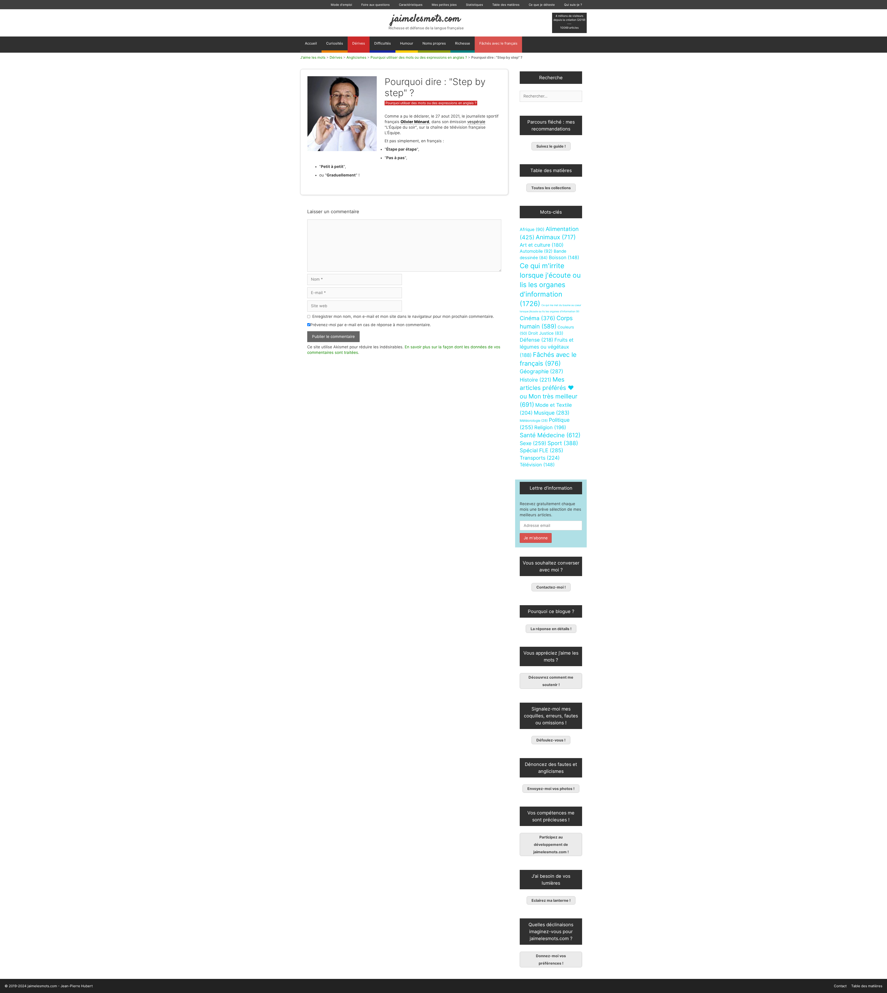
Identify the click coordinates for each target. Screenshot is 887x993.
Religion (550, 427)
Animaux (556, 237)
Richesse (462, 43)
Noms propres (434, 43)
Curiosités (334, 43)
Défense (536, 340)
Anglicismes (356, 57)
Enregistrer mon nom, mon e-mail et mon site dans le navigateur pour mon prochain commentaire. (403, 316)
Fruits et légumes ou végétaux (547, 347)
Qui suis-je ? (573, 4)
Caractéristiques (410, 4)
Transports (540, 458)
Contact (840, 986)
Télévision (537, 465)
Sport (562, 443)
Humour (406, 43)
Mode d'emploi (341, 4)
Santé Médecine (550, 435)
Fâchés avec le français (498, 43)
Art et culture (542, 245)
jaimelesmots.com (426, 19)
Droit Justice (545, 333)
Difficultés (382, 43)
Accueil (311, 43)
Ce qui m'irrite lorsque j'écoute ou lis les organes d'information (550, 285)
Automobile (536, 251)
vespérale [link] (476, 121)
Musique (551, 413)
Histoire (535, 380)
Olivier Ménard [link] (415, 121)
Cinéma (537, 318)
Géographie (541, 371)
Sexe (533, 443)
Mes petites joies (444, 4)
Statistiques (474, 4)
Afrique (532, 229)
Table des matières (505, 4)
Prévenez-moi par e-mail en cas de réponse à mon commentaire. (370, 324)
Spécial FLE (541, 450)
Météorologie (534, 421)
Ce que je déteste (542, 4)
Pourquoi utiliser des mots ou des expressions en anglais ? (419, 57)
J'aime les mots (312, 57)
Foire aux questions (375, 4)
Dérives (358, 43)
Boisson (564, 257)
